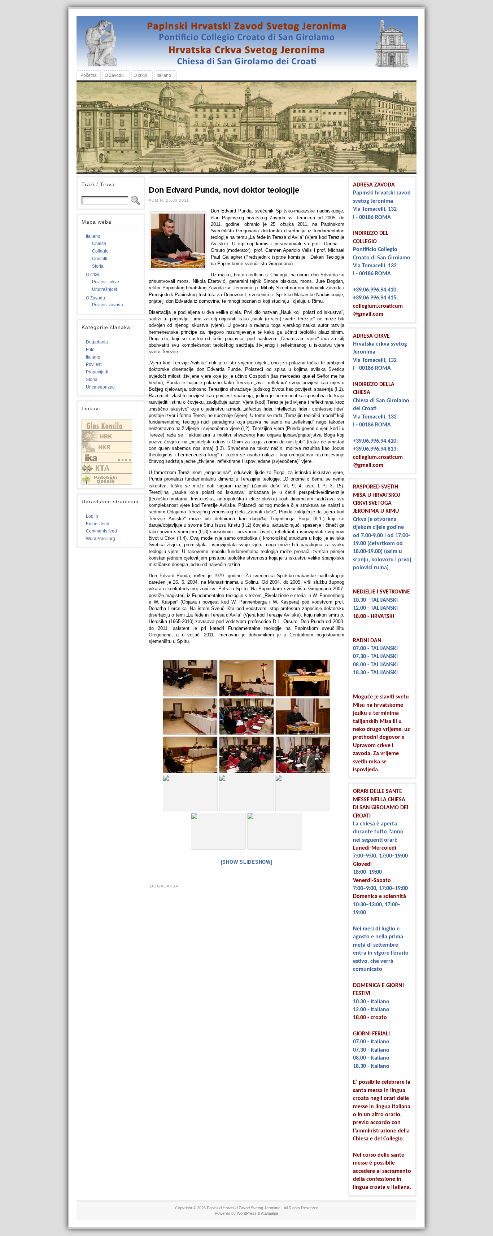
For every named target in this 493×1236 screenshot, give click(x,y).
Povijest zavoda (107, 304)
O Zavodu (95, 298)
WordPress (247, 1213)
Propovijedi (97, 371)
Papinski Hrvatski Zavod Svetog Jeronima (243, 1208)
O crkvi (92, 274)
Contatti (99, 258)
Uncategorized (100, 387)
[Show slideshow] (246, 862)
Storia (98, 266)
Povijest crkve (105, 281)
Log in (92, 516)
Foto (90, 349)
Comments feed (101, 531)
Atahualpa (269, 1213)
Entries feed (97, 523)
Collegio (100, 251)
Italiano (93, 236)
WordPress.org (100, 538)
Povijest (93, 364)
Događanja (97, 342)
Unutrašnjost (104, 289)
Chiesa (99, 243)
